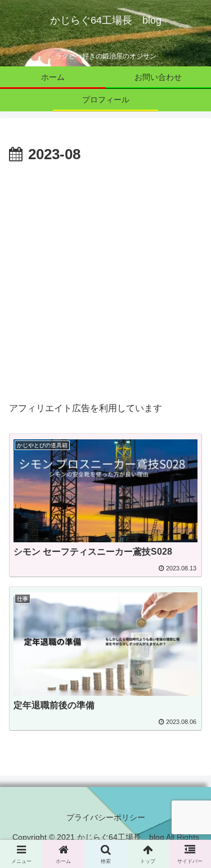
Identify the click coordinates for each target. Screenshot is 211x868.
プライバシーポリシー (105, 817)
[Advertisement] (105, 278)
